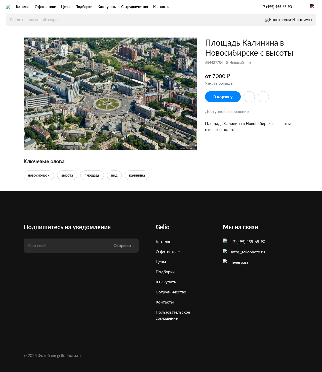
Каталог (22, 7)
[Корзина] (313, 7)
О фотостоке (45, 7)
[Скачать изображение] (263, 96)
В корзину (222, 96)
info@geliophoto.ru (248, 251)
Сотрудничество (134, 7)
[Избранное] (301, 7)
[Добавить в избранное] (249, 96)
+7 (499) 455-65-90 (276, 7)
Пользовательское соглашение (173, 315)
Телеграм (239, 262)
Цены (65, 7)
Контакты (161, 7)
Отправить (123, 245)
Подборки (83, 7)
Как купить (107, 7)
